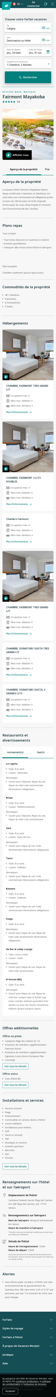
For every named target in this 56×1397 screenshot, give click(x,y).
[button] (45, 4)
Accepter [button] (10, 1391)
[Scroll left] (4, 169)
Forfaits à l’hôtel (12, 1337)
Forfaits (7, 1319)
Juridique (7, 1354)
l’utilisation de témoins (34, 1384)
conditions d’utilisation (27, 1381)
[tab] (15, 752)
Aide (5, 1363)
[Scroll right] (52, 169)
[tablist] (28, 752)
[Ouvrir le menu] (52, 4)
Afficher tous (21, 155)
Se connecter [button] (33, 4)
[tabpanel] (28, 887)
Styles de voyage (12, 1328)
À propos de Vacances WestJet (21, 1346)
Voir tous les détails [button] (15, 1066)
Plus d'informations (17, 412)
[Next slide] (52, 355)
